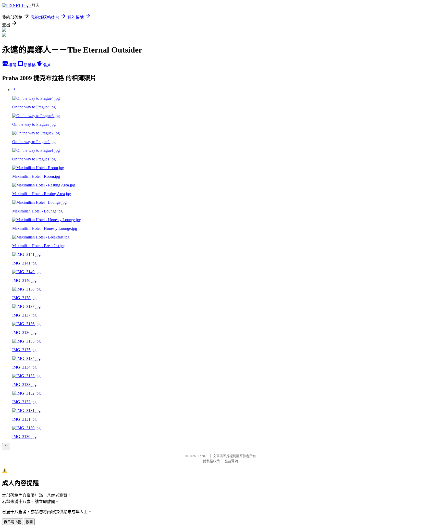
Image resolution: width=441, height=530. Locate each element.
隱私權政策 (211, 461)
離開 (29, 522)
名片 (47, 65)
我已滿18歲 (12, 522)
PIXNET (202, 456)
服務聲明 (231, 461)
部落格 (30, 65)
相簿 (12, 65)
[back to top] (6, 446)
